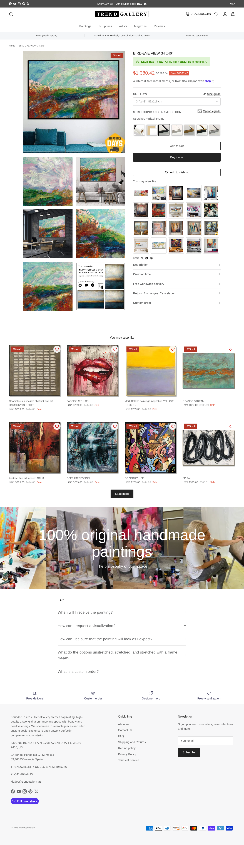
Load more (122, 493)
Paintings (85, 26)
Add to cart (177, 146)
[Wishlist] (216, 14)
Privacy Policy (127, 754)
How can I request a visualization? (86, 626)
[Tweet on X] (142, 258)
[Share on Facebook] (146, 258)
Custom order (142, 302)
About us (123, 724)
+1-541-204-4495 (201, 14)
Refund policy (127, 748)
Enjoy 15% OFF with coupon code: (117, 3)
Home (12, 46)
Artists (123, 26)
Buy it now (176, 157)
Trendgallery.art (27, 827)
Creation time (142, 274)
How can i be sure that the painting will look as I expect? (105, 639)
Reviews (159, 26)
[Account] (224, 14)
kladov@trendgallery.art (26, 781)
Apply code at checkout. (174, 61)
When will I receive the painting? (85, 612)
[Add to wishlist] (57, 349)
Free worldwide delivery (148, 283)
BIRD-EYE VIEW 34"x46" (32, 46)
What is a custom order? (78, 671)
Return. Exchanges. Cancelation (154, 293)
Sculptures (105, 26)
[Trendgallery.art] (122, 14)
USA (232, 3)
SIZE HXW (140, 93)
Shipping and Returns (132, 742)
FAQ (121, 736)
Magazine (140, 26)
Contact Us (125, 730)
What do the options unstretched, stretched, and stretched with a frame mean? (117, 655)
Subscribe (189, 752)
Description (140, 264)
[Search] (11, 14)
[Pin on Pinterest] (151, 258)
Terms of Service (128, 760)
